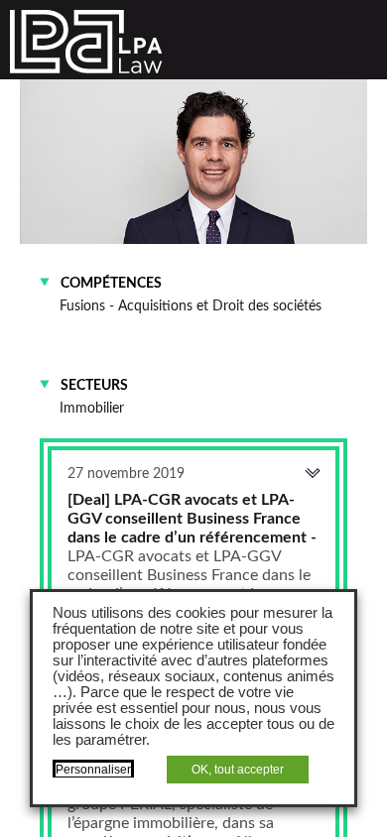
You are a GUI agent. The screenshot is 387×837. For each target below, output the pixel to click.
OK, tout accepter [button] (238, 770)
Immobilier (92, 408)
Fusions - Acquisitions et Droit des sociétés (191, 306)
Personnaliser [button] (93, 770)
